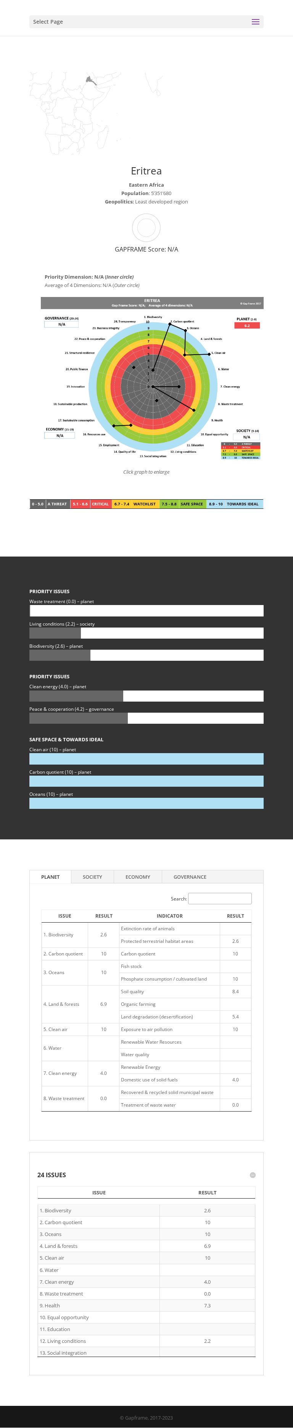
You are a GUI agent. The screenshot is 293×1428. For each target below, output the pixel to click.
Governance (190, 876)
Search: (179, 899)
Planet (50, 876)
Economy (138, 876)
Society (92, 876)
